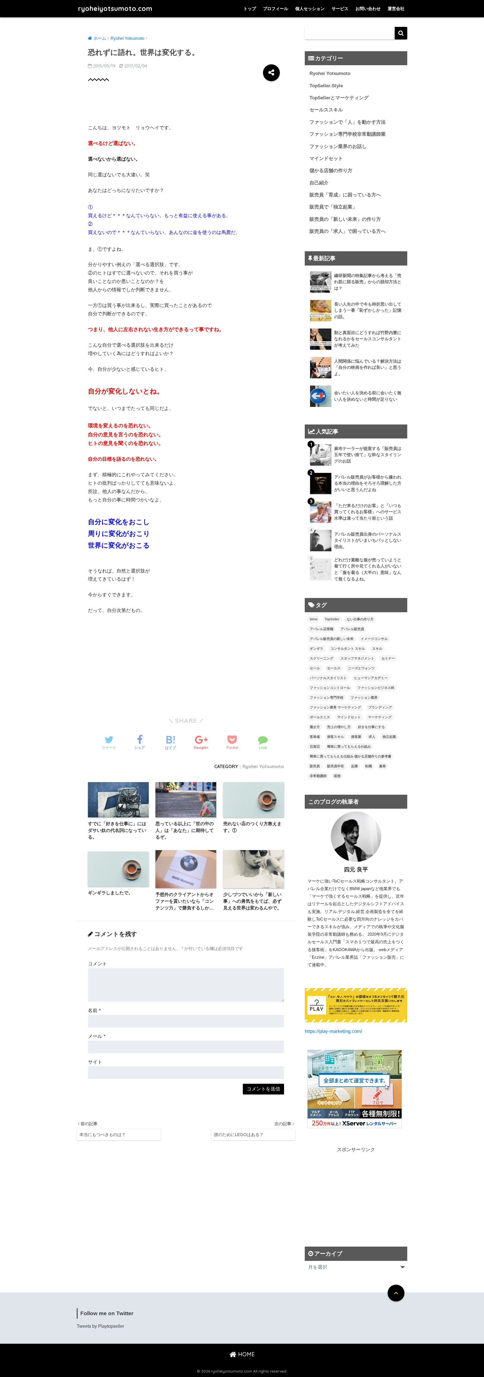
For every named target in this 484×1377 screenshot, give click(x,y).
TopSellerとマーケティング (339, 97)
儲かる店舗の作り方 (331, 170)
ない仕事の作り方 (360, 619)
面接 (337, 776)
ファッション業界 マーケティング (335, 707)
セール (315, 668)
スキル (377, 649)
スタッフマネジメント (357, 658)
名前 (94, 1010)
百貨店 (315, 747)
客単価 (315, 737)
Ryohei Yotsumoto (263, 766)
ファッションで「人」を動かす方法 (348, 122)
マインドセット (326, 158)
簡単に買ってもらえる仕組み (349, 747)
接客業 (356, 737)
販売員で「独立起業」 (333, 207)
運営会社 (396, 8)
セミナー (388, 658)
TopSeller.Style (326, 85)
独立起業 (389, 737)
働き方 (315, 727)
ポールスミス (320, 717)
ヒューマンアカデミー (371, 678)
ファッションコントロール (330, 688)
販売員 (315, 766)
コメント (97, 964)
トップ (249, 8)
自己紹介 (319, 183)
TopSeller (332, 619)
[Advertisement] (190, 103)
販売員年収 (335, 766)
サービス (340, 8)
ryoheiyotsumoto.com (115, 8)
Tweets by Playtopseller (100, 1326)
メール (97, 1036)
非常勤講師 (318, 776)
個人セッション (310, 8)
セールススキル (326, 109)
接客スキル (335, 737)
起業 (354, 766)
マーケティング (380, 717)
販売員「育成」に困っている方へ (345, 195)
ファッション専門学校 (326, 698)
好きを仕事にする (371, 727)
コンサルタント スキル (348, 649)
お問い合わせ (368, 8)
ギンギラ (316, 649)
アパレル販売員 (352, 629)
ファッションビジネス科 (375, 688)
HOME (245, 1354)
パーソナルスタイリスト (328, 678)
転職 (368, 766)
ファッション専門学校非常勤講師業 (348, 134)
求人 (372, 737)
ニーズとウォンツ (361, 668)
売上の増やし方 (339, 727)
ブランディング (380, 707)
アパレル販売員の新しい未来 (331, 639)
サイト (95, 1062)
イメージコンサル (374, 639)
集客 (382, 766)
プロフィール (275, 8)
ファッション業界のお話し (338, 146)
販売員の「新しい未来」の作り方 (345, 219)
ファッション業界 (364, 698)
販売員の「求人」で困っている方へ (348, 231)
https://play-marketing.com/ (333, 1031)
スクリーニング (321, 658)
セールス (334, 668)
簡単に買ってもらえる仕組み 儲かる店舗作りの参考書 (350, 756)
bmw (313, 619)
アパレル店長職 (321, 629)
